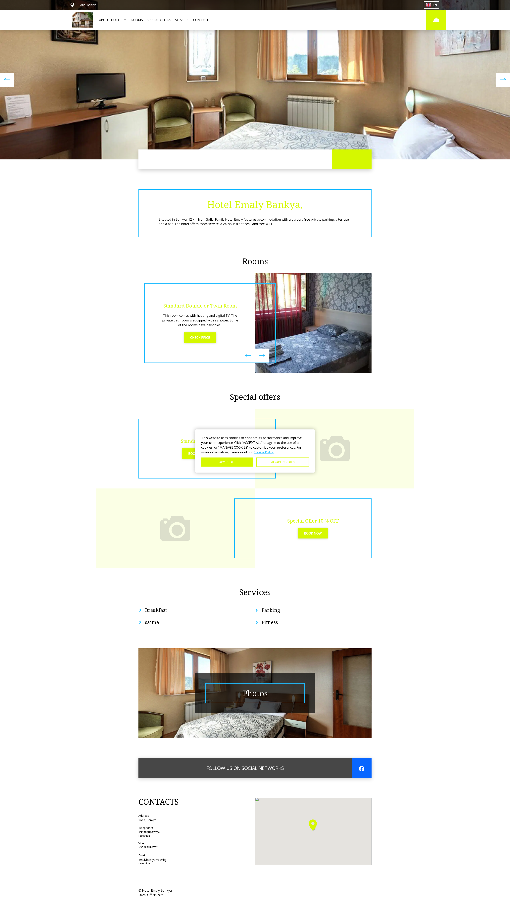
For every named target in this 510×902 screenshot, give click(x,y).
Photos (255, 693)
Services (255, 592)
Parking (271, 610)
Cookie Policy (264, 452)
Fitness (270, 622)
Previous (7, 80)
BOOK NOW (313, 533)
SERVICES (182, 20)
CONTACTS (201, 20)
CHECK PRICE (200, 337)
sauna (152, 622)
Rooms (255, 261)
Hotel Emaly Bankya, (255, 204)
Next (503, 80)
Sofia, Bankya (147, 820)
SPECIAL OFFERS (159, 20)
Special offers (255, 396)
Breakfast (156, 610)
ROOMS (137, 20)
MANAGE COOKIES (283, 462)
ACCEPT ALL (227, 462)
